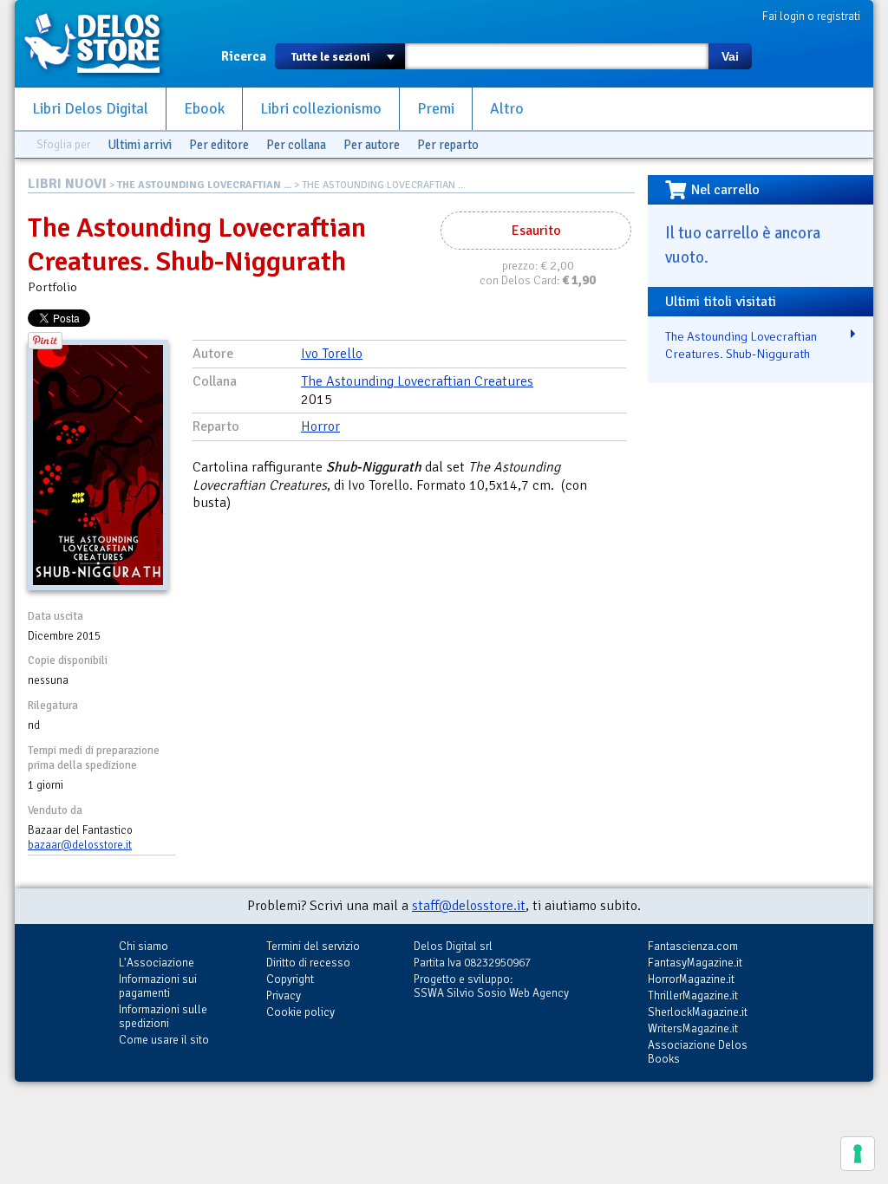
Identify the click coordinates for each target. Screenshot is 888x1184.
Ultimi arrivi (140, 145)
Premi (435, 109)
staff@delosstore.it (469, 905)
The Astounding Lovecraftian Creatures (417, 381)
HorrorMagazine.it (691, 979)
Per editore (219, 145)
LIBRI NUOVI (67, 183)
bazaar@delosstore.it (80, 845)
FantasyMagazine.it (695, 962)
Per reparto (448, 145)
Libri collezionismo (321, 109)
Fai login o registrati (811, 16)
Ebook (204, 109)
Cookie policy (300, 1012)
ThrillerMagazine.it (693, 995)
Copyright (290, 979)
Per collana (296, 145)
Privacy (283, 995)
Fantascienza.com (693, 946)
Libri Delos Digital (90, 109)
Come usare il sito (164, 1039)
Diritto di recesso (308, 962)
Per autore (371, 145)
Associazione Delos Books (698, 1052)
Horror (320, 426)
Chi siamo (143, 946)
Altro (507, 109)
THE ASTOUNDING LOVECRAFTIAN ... (204, 185)
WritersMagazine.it (693, 1028)
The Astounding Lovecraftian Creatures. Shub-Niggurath (741, 345)
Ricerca (243, 56)
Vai (730, 56)
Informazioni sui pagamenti (158, 986)
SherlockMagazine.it (698, 1012)
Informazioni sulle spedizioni (163, 1016)
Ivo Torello (331, 353)
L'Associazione (156, 962)
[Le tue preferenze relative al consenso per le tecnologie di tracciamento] (857, 1153)
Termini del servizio (313, 946)
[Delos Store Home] (101, 43)
